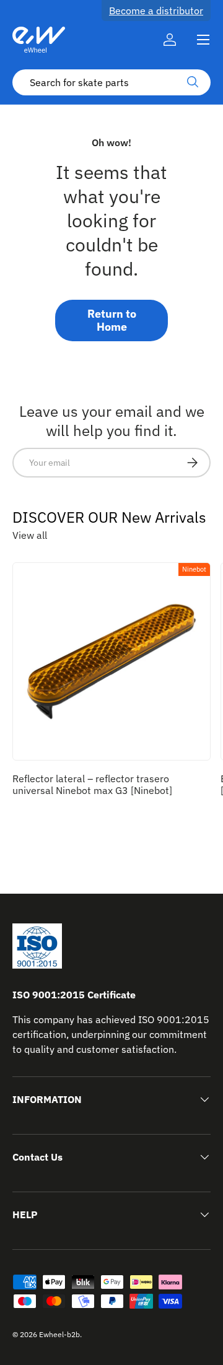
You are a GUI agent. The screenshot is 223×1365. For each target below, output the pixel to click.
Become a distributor (156, 10)
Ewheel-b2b (59, 1334)
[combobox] (111, 82)
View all (29, 535)
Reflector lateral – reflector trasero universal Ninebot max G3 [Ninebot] (92, 784)
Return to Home (111, 320)
